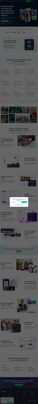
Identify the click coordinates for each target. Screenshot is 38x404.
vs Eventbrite (31, 393)
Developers (24, 394)
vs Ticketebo (31, 394)
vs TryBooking (31, 392)
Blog (16, 393)
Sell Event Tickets (11, 393)
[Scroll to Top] (35, 402)
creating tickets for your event (6, 307)
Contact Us (24, 393)
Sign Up (17, 394)
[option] (4, 110)
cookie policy (7, 400)
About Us (17, 392)
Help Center (24, 392)
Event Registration (11, 394)
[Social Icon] (29, 401)
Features (10, 392)
